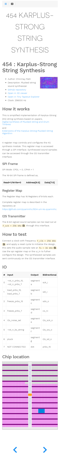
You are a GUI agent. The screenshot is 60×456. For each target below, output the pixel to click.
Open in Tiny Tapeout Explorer (23, 97)
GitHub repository (17, 89)
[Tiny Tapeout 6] (45, 449)
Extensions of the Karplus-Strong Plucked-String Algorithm (27, 132)
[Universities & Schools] (15, 449)
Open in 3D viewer (17, 93)
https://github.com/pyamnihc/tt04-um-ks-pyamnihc (29, 209)
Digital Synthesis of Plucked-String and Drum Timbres (25, 123)
